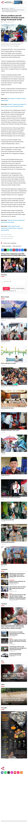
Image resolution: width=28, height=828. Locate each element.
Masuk (16, 799)
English (17, 791)
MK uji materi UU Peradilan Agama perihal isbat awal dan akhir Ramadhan (17, 633)
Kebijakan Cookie (19, 809)
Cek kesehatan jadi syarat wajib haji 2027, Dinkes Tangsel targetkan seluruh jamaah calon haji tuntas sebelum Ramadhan (12, 627)
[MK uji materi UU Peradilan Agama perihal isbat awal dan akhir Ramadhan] (4, 634)
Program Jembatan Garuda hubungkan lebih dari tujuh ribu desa (13, 700)
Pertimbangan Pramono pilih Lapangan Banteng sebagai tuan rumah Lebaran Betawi (17, 648)
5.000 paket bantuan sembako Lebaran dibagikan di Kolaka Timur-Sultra (12, 429)
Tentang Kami (18, 811)
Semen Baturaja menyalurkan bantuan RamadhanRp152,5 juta (11, 407)
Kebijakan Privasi (19, 806)
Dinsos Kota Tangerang (10, 243)
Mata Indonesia (5, 804)
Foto (10, 593)
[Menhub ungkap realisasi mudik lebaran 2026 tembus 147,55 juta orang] (4, 640)
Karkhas (3, 797)
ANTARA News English (21, 797)
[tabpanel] (14, 673)
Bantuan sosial (17, 246)
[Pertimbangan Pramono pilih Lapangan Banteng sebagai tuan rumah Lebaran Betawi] (4, 648)
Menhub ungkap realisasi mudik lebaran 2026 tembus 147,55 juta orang (17, 641)
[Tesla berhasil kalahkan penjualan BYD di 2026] (4, 655)
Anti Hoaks (4, 799)
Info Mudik (18, 784)
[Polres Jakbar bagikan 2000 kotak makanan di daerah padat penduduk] (14, 532)
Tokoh (16, 786)
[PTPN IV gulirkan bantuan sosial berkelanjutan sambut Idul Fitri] (14, 331)
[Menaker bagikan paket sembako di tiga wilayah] (14, 443)
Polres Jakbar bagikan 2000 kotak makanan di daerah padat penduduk (14, 541)
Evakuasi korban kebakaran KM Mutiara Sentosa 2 (13, 755)
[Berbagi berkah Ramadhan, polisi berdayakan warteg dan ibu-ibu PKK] (14, 510)
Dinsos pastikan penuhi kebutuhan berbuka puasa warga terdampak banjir (13, 10)
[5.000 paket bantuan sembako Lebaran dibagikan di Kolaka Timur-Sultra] (14, 420)
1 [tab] (10, 682)
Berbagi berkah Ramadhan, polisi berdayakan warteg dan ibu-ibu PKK (13, 519)
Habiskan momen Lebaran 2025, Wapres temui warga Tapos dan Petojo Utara (14, 385)
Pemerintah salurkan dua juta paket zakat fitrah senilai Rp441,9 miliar (12, 362)
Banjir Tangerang (6, 246)
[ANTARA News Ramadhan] (8, 768)
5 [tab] (18, 682)
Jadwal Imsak (18, 793)
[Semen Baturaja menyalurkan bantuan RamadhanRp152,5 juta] (14, 398)
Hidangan (17, 781)
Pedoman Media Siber (20, 813)
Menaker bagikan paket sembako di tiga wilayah (12, 452)
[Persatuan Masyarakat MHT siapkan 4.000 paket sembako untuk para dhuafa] (14, 488)
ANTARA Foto (18, 818)
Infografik (11, 580)
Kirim (6, 288)
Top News (4, 603)
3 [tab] (14, 682)
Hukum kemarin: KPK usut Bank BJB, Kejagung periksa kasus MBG (17, 588)
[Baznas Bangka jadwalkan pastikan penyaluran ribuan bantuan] (14, 465)
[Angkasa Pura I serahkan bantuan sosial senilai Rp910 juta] (14, 555)
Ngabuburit (18, 779)
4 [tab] (16, 682)
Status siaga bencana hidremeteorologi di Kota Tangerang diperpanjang (12, 228)
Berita (11, 8)
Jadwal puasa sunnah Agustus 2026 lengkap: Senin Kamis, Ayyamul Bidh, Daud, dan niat (17, 575)
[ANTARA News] (6, 2)
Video (10, 638)
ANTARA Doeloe (5, 806)
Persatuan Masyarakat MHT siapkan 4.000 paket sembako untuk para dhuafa (12, 496)
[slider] (5, 271)
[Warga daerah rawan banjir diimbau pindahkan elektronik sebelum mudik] (14, 309)
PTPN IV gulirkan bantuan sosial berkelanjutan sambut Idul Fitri (13, 340)
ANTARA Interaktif (6, 802)
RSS (16, 816)
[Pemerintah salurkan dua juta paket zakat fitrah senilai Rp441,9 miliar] (14, 353)
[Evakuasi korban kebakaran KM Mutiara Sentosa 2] (4, 582)
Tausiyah (17, 789)
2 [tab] (12, 682)
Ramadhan (6, 8)
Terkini (3, 777)
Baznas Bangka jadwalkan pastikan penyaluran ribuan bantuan (14, 474)
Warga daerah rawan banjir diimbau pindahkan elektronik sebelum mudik (14, 317)
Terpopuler (4, 569)
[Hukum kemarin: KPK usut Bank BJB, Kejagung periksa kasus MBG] (4, 588)
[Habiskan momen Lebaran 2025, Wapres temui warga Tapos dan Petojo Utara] (14, 376)
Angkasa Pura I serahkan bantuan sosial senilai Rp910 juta (14, 564)
